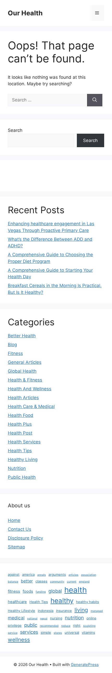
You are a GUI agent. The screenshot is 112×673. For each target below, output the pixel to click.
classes (41, 581)
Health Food (20, 415)
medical (16, 617)
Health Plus (20, 424)
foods (28, 591)
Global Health (22, 371)
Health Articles (23, 397)
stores (58, 633)
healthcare (17, 601)
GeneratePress (85, 664)
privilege (15, 625)
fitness (14, 591)
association (88, 575)
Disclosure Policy (25, 538)
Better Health (22, 335)
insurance (64, 611)
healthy (62, 601)
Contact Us (19, 529)
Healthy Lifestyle (21, 611)
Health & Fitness (25, 380)
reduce (65, 625)
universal (72, 632)
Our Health (25, 13)
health (75, 589)
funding (41, 591)
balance (13, 581)
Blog (12, 344)
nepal (43, 618)
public (30, 625)
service (12, 633)
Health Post (20, 433)
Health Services (24, 441)
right (76, 625)
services (29, 632)
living (81, 610)
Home (14, 520)
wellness (19, 639)
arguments (57, 574)
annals (41, 575)
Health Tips (20, 450)
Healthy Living (23, 459)
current (71, 581)
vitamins (88, 632)
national (32, 618)
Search (15, 130)
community (57, 581)
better (27, 581)
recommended (49, 625)
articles (73, 575)
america (28, 574)
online (91, 618)
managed (97, 611)
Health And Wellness (29, 388)
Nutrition (17, 468)
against (14, 574)
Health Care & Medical (31, 406)
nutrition (74, 618)
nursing (56, 618)
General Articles (24, 362)
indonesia (45, 611)
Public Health (22, 477)
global (55, 591)
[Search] (94, 100)
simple (46, 632)
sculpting (89, 625)
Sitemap (16, 546)
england (84, 581)
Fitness (15, 353)
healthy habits (87, 602)
